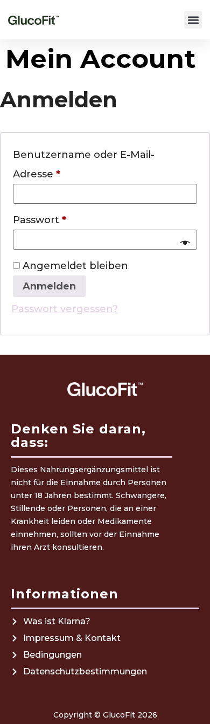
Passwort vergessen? (64, 309)
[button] (193, 20)
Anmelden (49, 286)
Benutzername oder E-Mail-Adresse (84, 162)
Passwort (69, 218)
